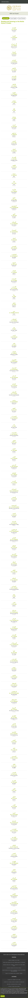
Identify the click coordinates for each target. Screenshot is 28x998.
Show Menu (6, 1)
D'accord (2, 996)
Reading (14, 957)
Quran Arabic (6, 18)
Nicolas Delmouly (21, 954)
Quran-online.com (7, 954)
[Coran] (14, 8)
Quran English (13, 18)
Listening (14, 976)
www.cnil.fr (2, 994)
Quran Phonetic (21, 18)
